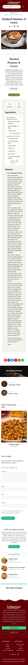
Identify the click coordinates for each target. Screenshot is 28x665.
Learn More (14, 546)
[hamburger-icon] (23, 7)
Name (3, 486)
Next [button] (25, 405)
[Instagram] (15, 654)
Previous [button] (22, 405)
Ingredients (10, 107)
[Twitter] (12, 360)
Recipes (7, 14)
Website (3, 503)
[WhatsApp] (22, 360)
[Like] (5, 360)
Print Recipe (13, 88)
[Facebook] (8, 360)
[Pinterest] (15, 360)
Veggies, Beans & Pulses (16, 14)
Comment (4, 471)
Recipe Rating (4, 467)
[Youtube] (18, 654)
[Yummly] (19, 360)
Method (19, 107)
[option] (14, 429)
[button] (20, 117)
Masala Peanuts (14, 444)
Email (3, 494)
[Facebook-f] (10, 654)
